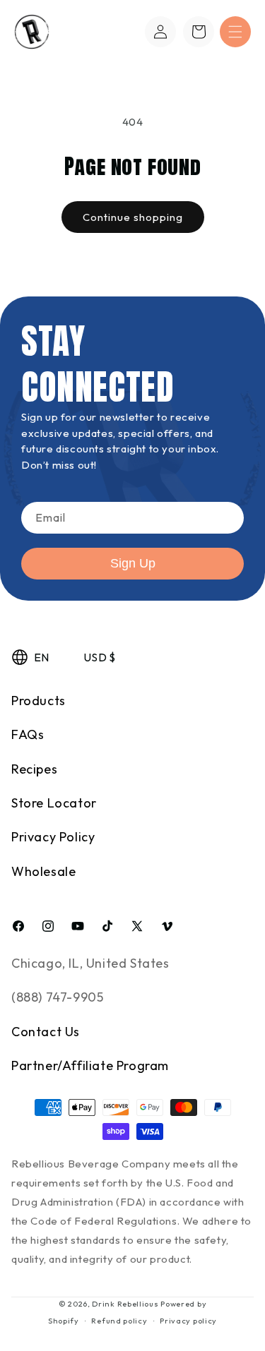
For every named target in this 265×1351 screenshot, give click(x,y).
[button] (235, 31)
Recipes (34, 769)
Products (38, 700)
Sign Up (132, 563)
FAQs (27, 734)
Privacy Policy (53, 837)
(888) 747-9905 (57, 997)
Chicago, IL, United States (90, 963)
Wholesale (43, 871)
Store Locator (54, 803)
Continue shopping (133, 217)
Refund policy (119, 1321)
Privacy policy (188, 1321)
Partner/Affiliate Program (90, 1065)
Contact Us (45, 1031)
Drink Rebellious (125, 1304)
